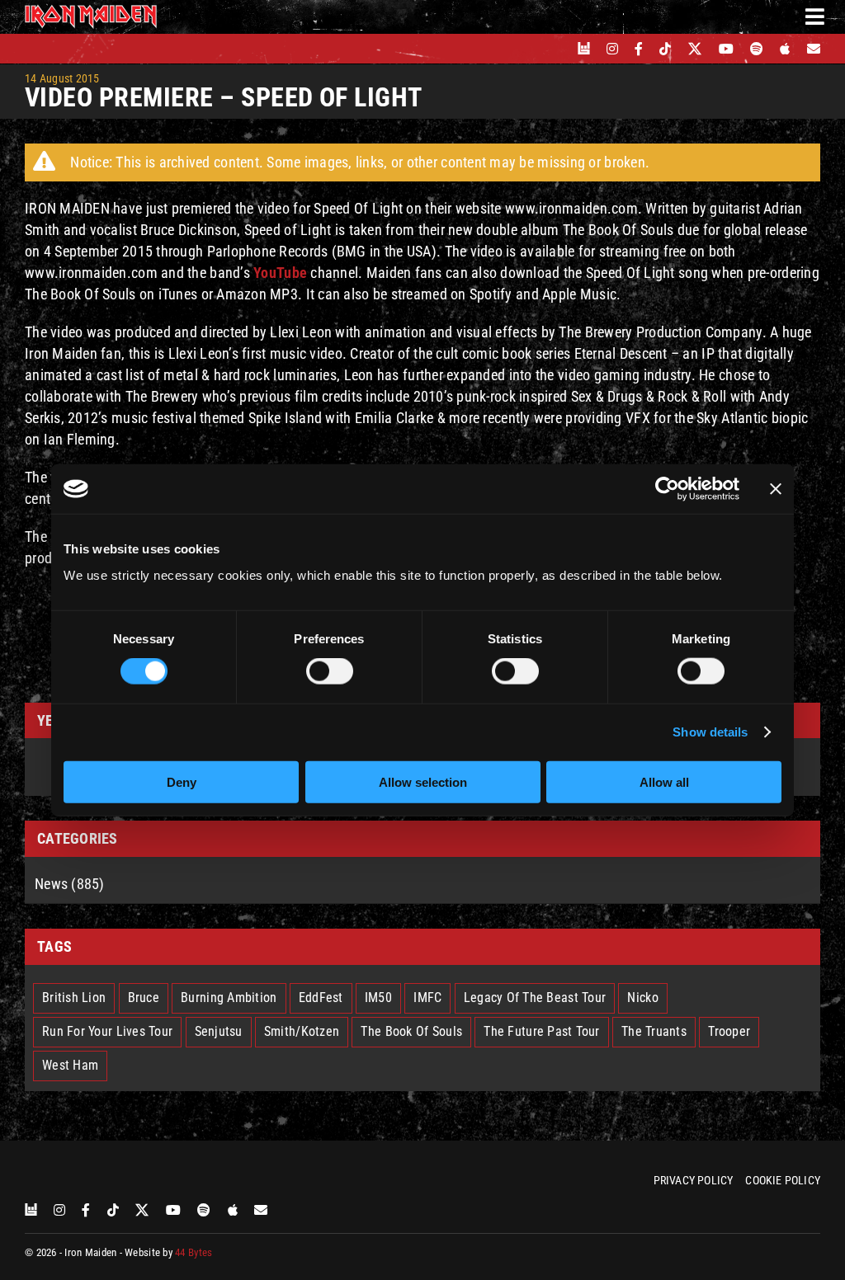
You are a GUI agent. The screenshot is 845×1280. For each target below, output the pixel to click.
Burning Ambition (228, 997)
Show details (710, 732)
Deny (181, 781)
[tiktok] (665, 48)
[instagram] (612, 48)
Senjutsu (219, 1031)
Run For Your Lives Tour (107, 1031)
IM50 (378, 997)
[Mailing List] (813, 48)
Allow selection (423, 781)
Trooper (729, 1031)
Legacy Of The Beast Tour (535, 997)
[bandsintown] (584, 48)
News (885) (70, 883)
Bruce (143, 997)
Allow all (664, 781)
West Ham (70, 1065)
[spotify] (756, 48)
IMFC (427, 997)
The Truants (654, 1031)
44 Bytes (193, 1252)
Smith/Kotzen (301, 1031)
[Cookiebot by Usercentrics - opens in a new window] (667, 489)
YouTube (280, 272)
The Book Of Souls (411, 1031)
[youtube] (726, 48)
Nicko (642, 997)
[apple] (785, 48)
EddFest (321, 997)
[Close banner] (775, 489)
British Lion (74, 997)
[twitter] (695, 48)
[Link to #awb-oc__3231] (814, 16)
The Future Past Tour (541, 1031)
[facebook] (639, 48)
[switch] (329, 671)
